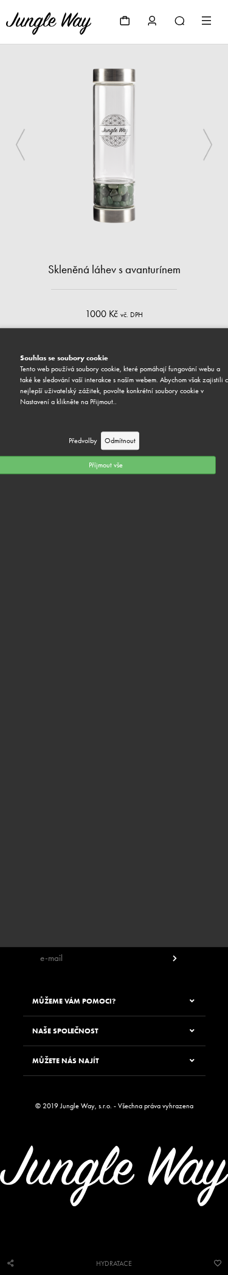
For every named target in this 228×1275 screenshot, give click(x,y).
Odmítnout (120, 440)
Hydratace (114, 1263)
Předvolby (83, 440)
